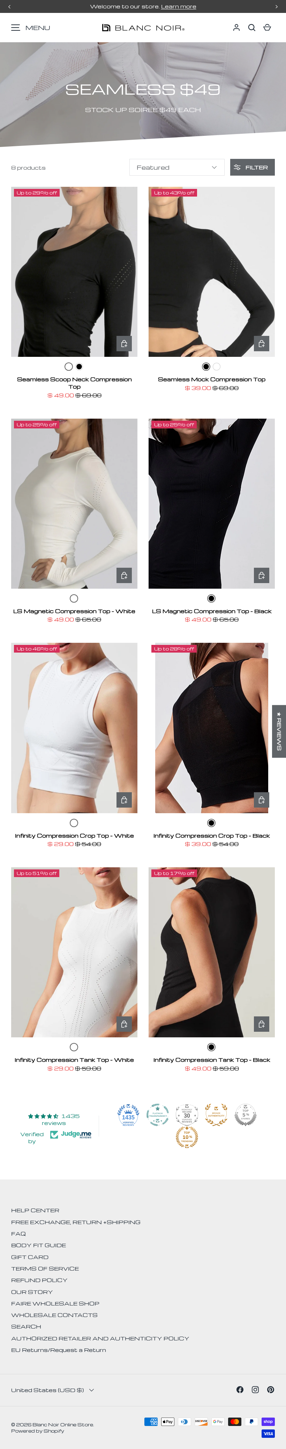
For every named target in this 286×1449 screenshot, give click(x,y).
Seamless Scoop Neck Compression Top (74, 383)
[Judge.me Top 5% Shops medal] (245, 1115)
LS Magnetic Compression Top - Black (212, 611)
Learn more (178, 6)
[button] (251, 27)
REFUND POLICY (39, 1280)
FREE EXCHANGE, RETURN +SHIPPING (76, 1222)
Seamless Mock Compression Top (211, 379)
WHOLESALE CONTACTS (54, 1314)
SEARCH (26, 1326)
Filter (256, 167)
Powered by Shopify (37, 1431)
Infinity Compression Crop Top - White (74, 835)
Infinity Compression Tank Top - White (74, 1059)
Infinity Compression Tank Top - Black (211, 1059)
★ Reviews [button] (279, 731)
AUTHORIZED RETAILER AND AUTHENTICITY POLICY (100, 1338)
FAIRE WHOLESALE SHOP (55, 1303)
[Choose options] (124, 343)
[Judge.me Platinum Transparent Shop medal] (157, 1115)
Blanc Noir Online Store (62, 1424)
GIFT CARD (29, 1256)
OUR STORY (32, 1291)
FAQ (18, 1233)
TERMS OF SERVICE (45, 1268)
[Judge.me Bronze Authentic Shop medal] (216, 1115)
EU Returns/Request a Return (58, 1349)
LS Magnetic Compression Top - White (74, 611)
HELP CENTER (35, 1210)
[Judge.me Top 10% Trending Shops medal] (187, 1137)
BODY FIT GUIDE (38, 1245)
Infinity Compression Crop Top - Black (211, 835)
